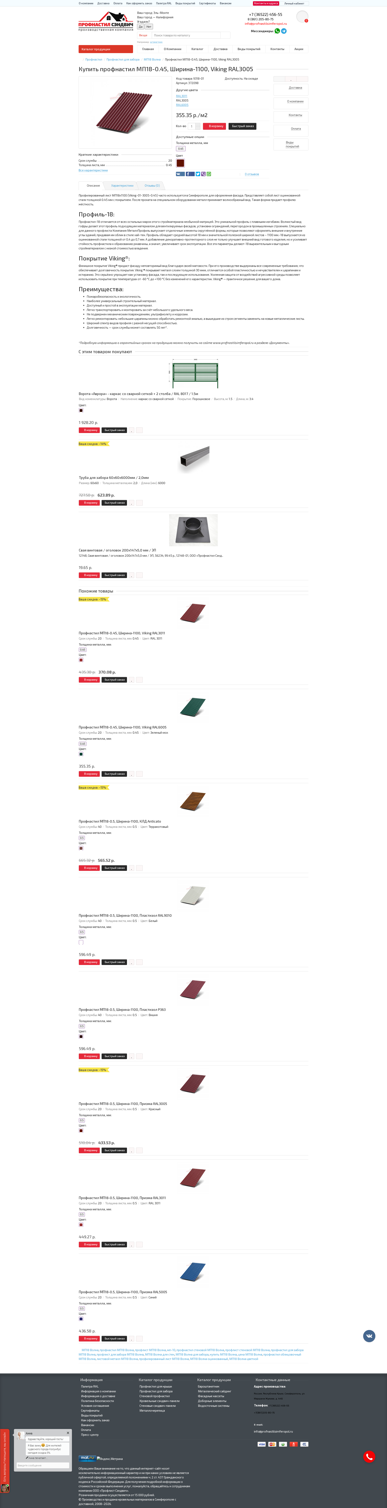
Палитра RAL (164, 3)
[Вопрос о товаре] (279, 79)
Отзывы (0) (152, 185)
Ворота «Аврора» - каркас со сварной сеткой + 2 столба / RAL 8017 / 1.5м (138, 394)
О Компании (172, 49)
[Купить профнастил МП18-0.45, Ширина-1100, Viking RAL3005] (125, 112)
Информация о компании (98, 1391)
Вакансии (225, 3)
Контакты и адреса (266, 3)
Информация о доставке (98, 1396)
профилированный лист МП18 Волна (164, 1359)
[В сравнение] (302, 79)
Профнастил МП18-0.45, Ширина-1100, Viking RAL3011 (122, 633)
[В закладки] (291, 79)
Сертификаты (207, 3)
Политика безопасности (97, 1401)
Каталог (197, 49)
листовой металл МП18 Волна (117, 1359)
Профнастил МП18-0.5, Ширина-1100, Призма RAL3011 (122, 1198)
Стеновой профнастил (154, 1396)
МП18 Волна (90, 1350)
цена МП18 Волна (250, 1354)
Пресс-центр (90, 1434)
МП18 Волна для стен (159, 1354)
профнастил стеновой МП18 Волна (200, 1350)
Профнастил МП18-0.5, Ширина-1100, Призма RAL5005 (123, 1292)
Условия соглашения (95, 1405)
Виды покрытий (185, 3)
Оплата (117, 3)
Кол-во (181, 126)
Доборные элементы (212, 1401)
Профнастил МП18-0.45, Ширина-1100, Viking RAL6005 (122, 727)
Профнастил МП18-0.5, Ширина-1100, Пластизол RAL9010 (125, 915)
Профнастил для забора (156, 1391)
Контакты (277, 49)
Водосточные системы (213, 1405)
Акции (298, 49)
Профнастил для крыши (155, 1386)
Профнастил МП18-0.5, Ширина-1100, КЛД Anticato (120, 821)
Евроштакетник (208, 1386)
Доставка (103, 3)
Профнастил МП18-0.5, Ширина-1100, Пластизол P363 (122, 1009)
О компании (86, 3)
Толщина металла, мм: (95, 644)
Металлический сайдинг (214, 1391)
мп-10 (171, 1350)
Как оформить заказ (139, 3)
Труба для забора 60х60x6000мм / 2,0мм (114, 477)
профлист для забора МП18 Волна (120, 1354)
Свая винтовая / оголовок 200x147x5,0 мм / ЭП (117, 550)
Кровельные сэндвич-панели (159, 1401)
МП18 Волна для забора (192, 1354)
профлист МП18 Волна (150, 1350)
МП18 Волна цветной (243, 1359)
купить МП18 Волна (223, 1354)
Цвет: (82, 405)
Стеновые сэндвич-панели (157, 1405)
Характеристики (122, 185)
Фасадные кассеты (211, 1396)
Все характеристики (93, 170)
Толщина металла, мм (192, 143)
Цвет (179, 155)
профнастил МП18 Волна (117, 1350)
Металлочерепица (152, 1410)
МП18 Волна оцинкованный (209, 1359)
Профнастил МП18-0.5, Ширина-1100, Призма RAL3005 (123, 1104)
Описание (93, 185)
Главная (148, 49)
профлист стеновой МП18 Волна (247, 1350)
